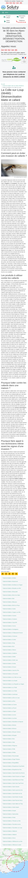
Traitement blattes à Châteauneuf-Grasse (13, 632)
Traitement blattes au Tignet (9, 711)
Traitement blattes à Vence (9, 838)
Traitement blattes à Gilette (9, 656)
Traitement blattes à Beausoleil (10, 591)
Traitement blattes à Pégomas (10, 745)
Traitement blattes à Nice (9, 738)
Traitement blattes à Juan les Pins (11, 670)
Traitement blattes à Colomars (10, 636)
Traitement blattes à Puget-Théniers (11, 759)
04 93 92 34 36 (22, 22)
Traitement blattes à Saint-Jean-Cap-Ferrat (13, 783)
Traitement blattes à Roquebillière (11, 762)
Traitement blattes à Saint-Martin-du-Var (12, 793)
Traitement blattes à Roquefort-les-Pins (12, 769)
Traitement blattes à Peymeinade (11, 755)
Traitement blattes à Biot (8, 598)
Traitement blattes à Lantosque (10, 694)
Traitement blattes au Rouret (9, 708)
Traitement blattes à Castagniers (10, 629)
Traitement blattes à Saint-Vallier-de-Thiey (13, 803)
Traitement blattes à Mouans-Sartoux (12, 732)
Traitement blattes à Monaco (9, 728)
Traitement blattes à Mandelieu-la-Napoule (13, 721)
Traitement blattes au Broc (9, 701)
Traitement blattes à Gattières (10, 653)
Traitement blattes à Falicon (9, 649)
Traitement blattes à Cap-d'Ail (10, 622)
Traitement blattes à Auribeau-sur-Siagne (12, 584)
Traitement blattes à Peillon (9, 752)
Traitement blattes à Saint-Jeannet (11, 786)
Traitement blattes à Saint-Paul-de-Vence (12, 800)
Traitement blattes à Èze (8, 646)
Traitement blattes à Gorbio (9, 663)
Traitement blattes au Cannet (10, 704)
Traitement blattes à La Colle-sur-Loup (12, 677)
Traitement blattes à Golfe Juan (10, 660)
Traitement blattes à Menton (9, 725)
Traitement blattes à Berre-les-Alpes (11, 595)
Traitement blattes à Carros (9, 626)
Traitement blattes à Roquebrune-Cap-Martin (13, 766)
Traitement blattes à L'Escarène (10, 673)
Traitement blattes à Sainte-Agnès (11, 807)
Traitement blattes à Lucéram (10, 718)
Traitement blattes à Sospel (9, 810)
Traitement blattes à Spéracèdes (10, 814)
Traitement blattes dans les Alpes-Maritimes (13, 85)
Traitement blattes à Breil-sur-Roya (11, 605)
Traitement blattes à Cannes (9, 615)
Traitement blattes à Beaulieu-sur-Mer (12, 588)
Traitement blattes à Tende (9, 817)
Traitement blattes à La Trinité (10, 687)
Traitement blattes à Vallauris (10, 834)
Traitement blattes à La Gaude (10, 680)
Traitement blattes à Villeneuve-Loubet (12, 844)
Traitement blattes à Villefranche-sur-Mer (12, 841)
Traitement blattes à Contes (9, 639)
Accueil (3, 84)
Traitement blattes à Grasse (9, 667)
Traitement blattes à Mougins (10, 735)
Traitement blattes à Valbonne (10, 831)
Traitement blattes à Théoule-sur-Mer (12, 820)
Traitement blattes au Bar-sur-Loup (11, 697)
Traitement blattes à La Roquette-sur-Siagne (13, 684)
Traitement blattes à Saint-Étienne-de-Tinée (13, 779)
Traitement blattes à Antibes (9, 578)
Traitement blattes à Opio (9, 742)
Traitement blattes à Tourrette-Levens (12, 824)
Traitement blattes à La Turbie (10, 690)
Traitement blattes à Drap (9, 643)
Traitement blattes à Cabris (9, 608)
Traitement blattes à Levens (9, 714)
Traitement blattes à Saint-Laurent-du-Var (13, 790)
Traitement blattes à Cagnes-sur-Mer (12, 612)
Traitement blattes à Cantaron (10, 619)
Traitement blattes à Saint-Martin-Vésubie (13, 797)
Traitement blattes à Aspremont (10, 581)
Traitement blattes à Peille (9, 749)
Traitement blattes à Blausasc (10, 602)
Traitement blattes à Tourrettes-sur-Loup (12, 827)
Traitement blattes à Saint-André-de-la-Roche (14, 773)
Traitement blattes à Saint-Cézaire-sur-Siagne (14, 776)
